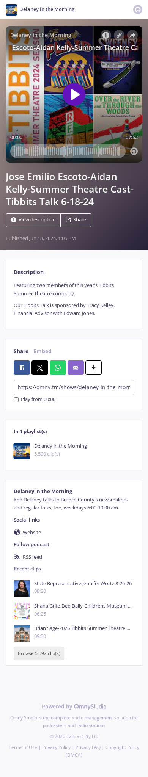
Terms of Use (23, 747)
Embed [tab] (42, 351)
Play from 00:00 (38, 399)
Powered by (58, 706)
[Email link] (76, 367)
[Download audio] (93, 367)
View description (37, 220)
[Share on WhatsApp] (58, 367)
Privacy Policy (56, 747)
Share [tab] (21, 351)
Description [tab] (29, 272)
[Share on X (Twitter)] (39, 367)
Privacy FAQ (88, 747)
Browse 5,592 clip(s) (39, 653)
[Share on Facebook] (22, 367)
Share (79, 220)
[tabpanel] (74, 299)
